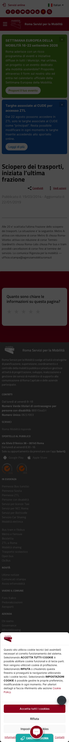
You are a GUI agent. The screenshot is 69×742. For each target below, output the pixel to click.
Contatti (59, 737)
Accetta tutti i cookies (34, 708)
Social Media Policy (41, 737)
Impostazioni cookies (35, 729)
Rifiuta (34, 719)
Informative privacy (16, 737)
